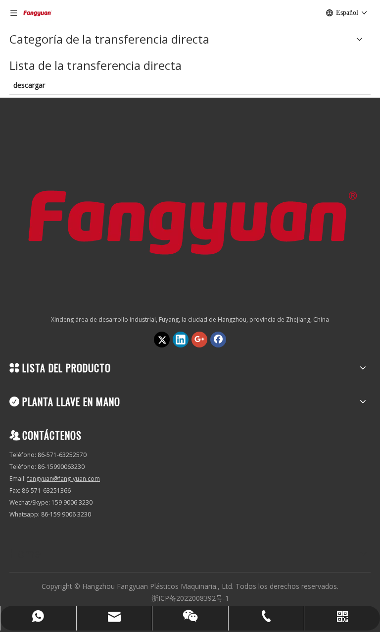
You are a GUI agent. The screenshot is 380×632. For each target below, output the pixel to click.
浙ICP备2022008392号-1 (190, 598)
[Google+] (199, 339)
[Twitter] (162, 339)
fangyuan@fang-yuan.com (63, 478)
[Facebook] (218, 339)
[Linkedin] (181, 339)
